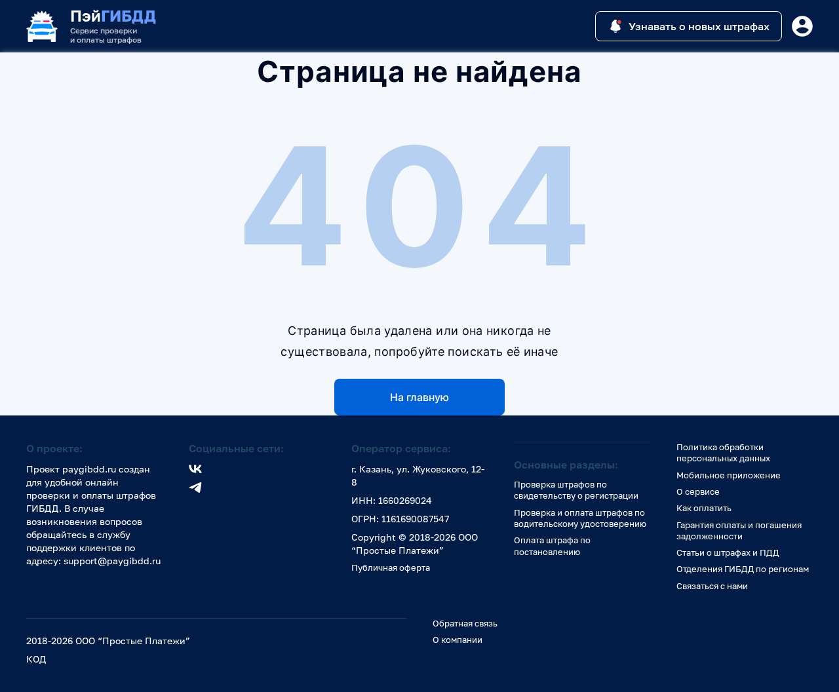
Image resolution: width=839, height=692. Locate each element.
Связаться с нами (712, 586)
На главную (419, 397)
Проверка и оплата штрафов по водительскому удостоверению (580, 518)
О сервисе (698, 491)
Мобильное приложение (728, 475)
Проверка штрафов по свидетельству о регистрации (576, 490)
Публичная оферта (390, 567)
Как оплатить (704, 508)
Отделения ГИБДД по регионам (742, 569)
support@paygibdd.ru (112, 560)
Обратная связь (465, 623)
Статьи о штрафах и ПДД (727, 552)
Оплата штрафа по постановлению (552, 545)
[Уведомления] (802, 26)
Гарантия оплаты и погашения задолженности (739, 530)
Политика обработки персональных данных (723, 452)
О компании (457, 639)
